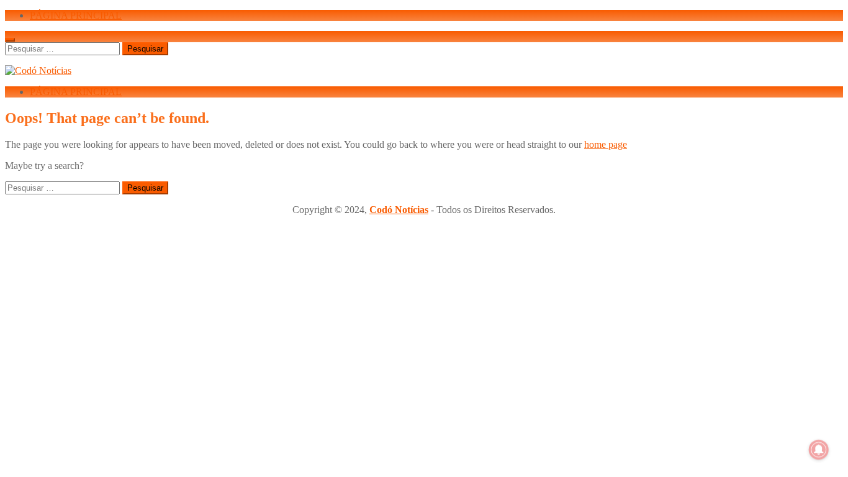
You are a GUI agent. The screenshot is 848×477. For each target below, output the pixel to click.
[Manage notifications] (819, 450)
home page (605, 144)
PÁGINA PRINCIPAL (76, 15)
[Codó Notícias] (38, 70)
